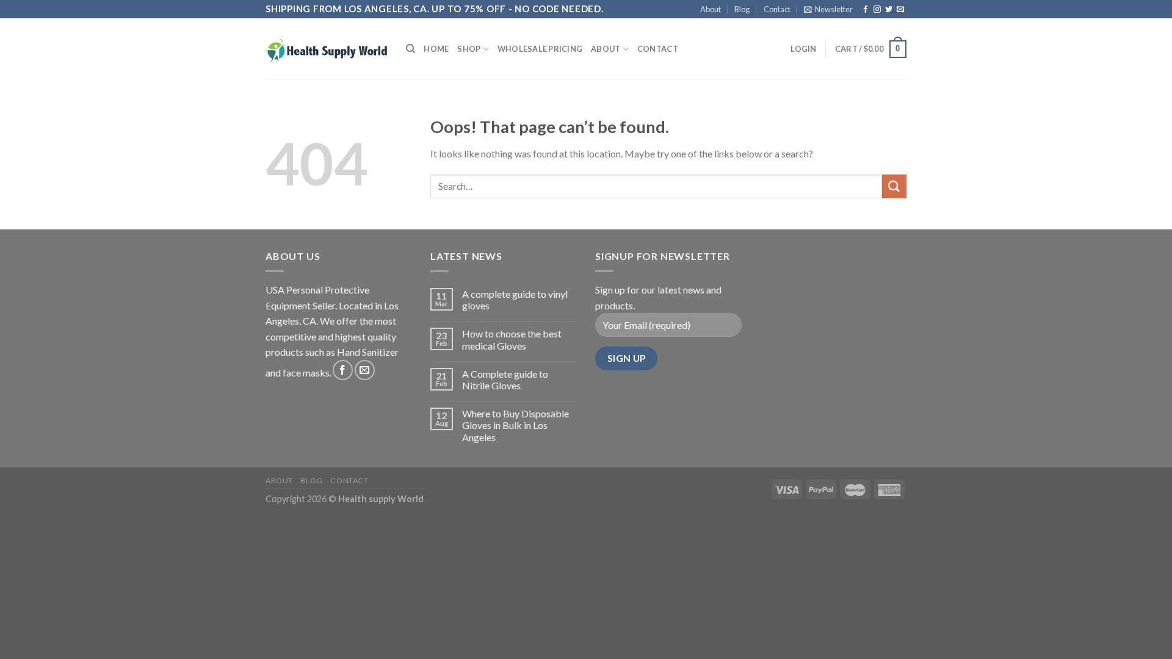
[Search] (410, 48)
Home (436, 49)
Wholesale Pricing (539, 49)
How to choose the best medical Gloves (512, 339)
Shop (468, 49)
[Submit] (894, 186)
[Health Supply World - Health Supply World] (327, 49)
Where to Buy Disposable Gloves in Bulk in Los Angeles (515, 425)
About (710, 9)
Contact (777, 9)
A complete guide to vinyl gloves (515, 299)
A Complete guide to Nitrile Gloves (505, 379)
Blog (742, 9)
